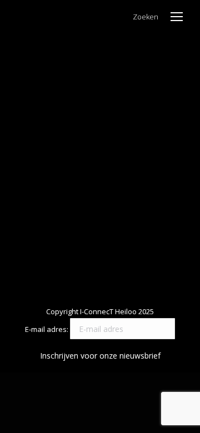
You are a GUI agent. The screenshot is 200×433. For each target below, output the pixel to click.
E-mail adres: (47, 329)
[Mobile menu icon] (176, 16)
